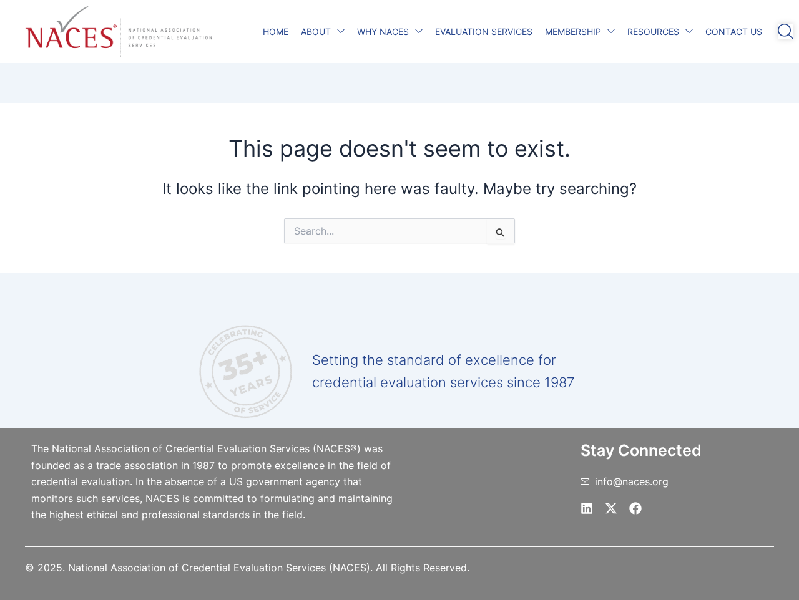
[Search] (785, 31)
